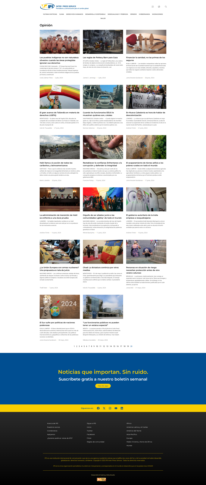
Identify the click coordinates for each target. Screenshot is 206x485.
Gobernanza (144, 14)
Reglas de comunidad (95, 442)
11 (100, 346)
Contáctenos (52, 431)
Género (133, 14)
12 (104, 346)
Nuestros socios (53, 427)
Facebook (91, 434)
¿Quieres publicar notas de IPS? (60, 438)
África (129, 423)
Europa (129, 438)
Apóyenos (51, 434)
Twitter (90, 431)
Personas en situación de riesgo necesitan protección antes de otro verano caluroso (143, 270)
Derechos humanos (74, 14)
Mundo (129, 446)
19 (128, 346)
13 (107, 346)
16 (118, 346)
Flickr (89, 438)
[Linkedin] (121, 408)
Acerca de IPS (52, 423)
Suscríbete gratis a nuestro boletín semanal (103, 379)
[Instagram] (110, 408)
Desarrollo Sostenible (95, 14)
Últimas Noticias (50, 14)
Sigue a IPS (91, 423)
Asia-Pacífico (132, 434)
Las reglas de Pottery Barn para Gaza (100, 57)
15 (114, 346)
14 (111, 346)
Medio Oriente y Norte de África (139, 442)
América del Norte (134, 431)
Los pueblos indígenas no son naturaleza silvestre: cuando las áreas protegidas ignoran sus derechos (59, 60)
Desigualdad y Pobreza (118, 14)
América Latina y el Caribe (137, 427)
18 (124, 346)
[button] (165, 6)
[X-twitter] (104, 408)
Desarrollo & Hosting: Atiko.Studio (103, 475)
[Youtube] (116, 408)
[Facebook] (98, 408)
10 (97, 346)
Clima (61, 14)
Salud (103, 18)
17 (121, 346)
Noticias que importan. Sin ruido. (103, 372)
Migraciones (157, 14)
